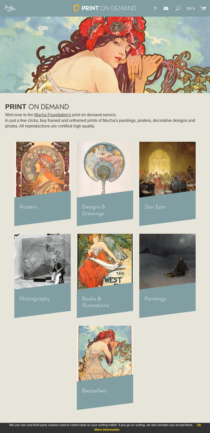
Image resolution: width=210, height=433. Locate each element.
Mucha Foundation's (52, 115)
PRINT (109, 8)
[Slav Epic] (167, 170)
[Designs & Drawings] (105, 170)
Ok (199, 425)
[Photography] (42, 262)
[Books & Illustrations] (105, 262)
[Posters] (42, 170)
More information (106, 429)
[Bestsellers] (105, 354)
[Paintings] (167, 262)
